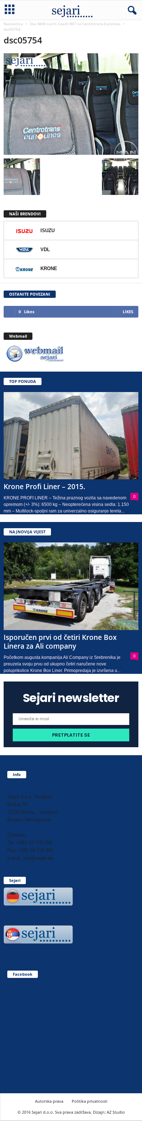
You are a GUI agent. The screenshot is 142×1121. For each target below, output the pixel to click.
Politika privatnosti (89, 1101)
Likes (128, 311)
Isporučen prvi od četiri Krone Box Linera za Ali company (60, 642)
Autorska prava (49, 1101)
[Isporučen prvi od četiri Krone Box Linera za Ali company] (71, 586)
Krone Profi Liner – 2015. (44, 486)
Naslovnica (13, 23)
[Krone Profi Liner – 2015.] (71, 435)
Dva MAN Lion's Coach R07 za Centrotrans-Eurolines (75, 23)
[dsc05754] (71, 104)
